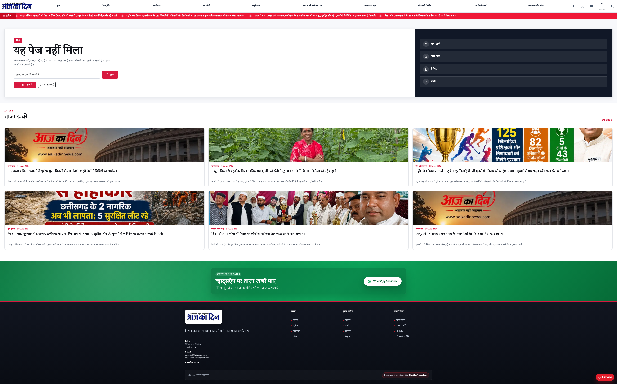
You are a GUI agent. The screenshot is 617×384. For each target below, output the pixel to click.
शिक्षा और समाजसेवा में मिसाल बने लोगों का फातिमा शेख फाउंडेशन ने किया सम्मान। (379, 16)
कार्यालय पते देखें (193, 363)
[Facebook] (573, 6)
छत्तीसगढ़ (157, 5)
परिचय (347, 320)
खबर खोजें (401, 326)
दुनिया (295, 326)
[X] (582, 6)
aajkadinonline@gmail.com (197, 358)
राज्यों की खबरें (480, 5)
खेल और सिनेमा (425, 5)
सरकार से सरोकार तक (312, 5)
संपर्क (347, 326)
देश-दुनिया (106, 5)
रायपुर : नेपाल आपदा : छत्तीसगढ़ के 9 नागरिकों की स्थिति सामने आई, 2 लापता (459, 234)
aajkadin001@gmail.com (196, 355)
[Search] (612, 6)
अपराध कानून (370, 5)
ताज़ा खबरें (400, 320)
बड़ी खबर (256, 5)
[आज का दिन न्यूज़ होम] (18, 6)
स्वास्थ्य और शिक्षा (536, 5)
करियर (348, 331)
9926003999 (191, 347)
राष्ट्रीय (295, 320)
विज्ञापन (348, 337)
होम (58, 5)
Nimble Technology (418, 375)
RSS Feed (401, 331)
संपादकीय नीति (402, 337)
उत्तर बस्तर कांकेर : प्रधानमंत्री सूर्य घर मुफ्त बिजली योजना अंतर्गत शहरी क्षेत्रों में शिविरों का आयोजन (62, 171)
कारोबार (296, 331)
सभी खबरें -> (607, 120)
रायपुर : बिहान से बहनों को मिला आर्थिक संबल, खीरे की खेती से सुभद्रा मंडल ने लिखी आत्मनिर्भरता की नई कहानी (273, 171)
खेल (295, 337)
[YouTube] (591, 6)
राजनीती (206, 5)
